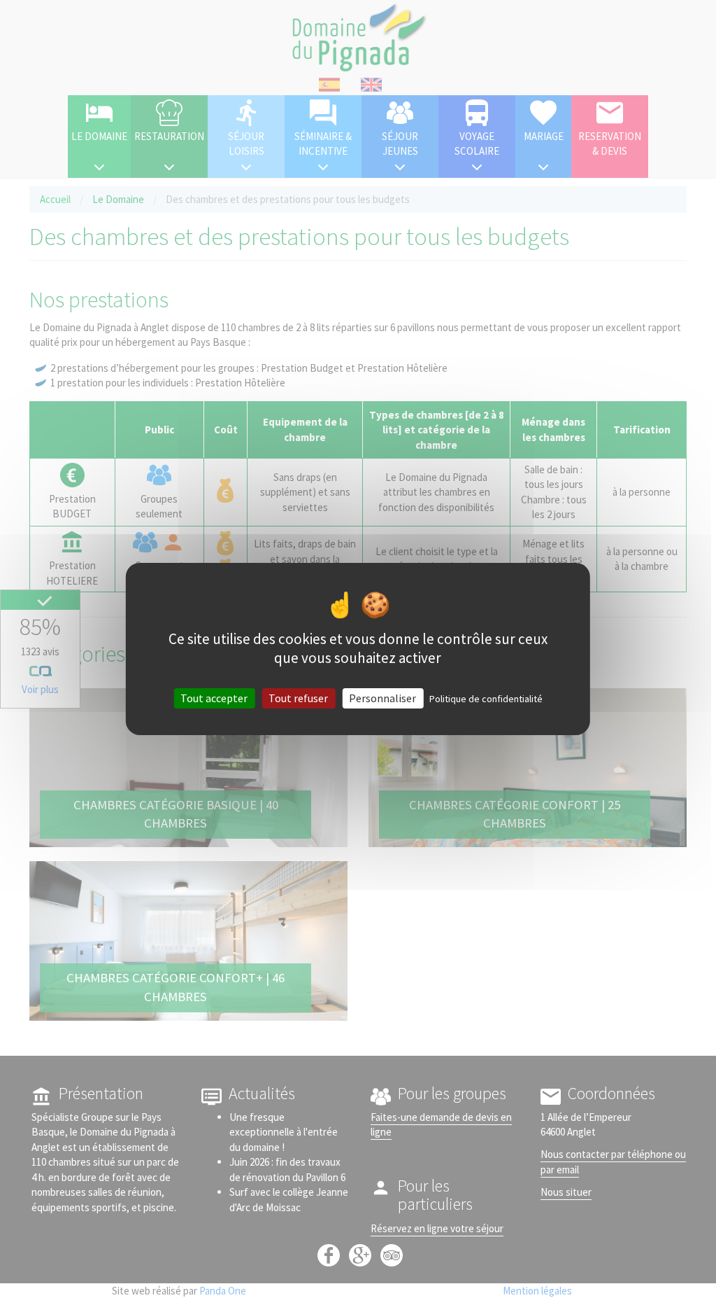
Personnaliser (382, 698)
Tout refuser (298, 698)
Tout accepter (214, 698)
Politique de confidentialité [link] (486, 698)
